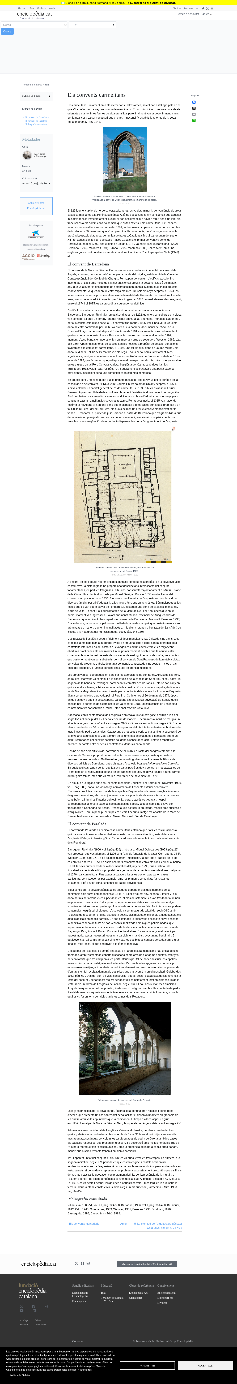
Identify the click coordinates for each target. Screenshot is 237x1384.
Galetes (38, 1320)
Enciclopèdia (79, 1301)
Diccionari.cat (191, 8)
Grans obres (135, 1297)
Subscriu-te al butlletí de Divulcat (152, 3)
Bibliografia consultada (36, 124)
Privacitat (24, 1324)
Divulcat (177, 8)
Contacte (41, 8)
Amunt (124, 1223)
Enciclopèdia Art (138, 1292)
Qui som (22, 8)
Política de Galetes (20, 1375)
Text (103, 1292)
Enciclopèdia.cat (166, 1292)
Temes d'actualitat (188, 13)
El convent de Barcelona (37, 117)
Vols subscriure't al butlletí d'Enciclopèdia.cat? (147, 1264)
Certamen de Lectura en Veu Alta (112, 1299)
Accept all (205, 1365)
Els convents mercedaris (83, 1223)
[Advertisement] (177, 46)
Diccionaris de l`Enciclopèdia (80, 1294)
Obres (205, 13)
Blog (31, 8)
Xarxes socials (40, 1324)
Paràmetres (147, 1365)
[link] (36, 96)
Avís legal (24, 1320)
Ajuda (52, 8)
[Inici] (34, 14)
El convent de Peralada (36, 121)
